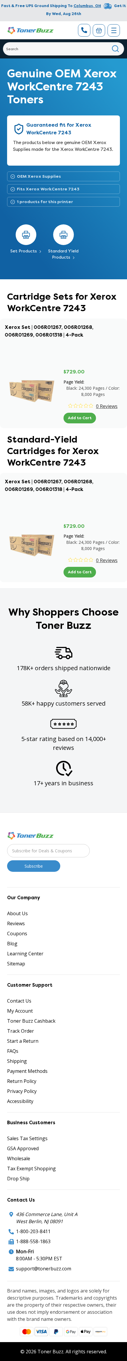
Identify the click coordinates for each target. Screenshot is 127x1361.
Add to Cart (80, 417)
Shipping (17, 1061)
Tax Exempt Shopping (31, 1168)
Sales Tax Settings (27, 1138)
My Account (20, 1011)
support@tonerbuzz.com (43, 1268)
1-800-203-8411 (33, 1231)
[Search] (115, 49)
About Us (17, 913)
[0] (99, 30)
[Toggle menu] (114, 30)
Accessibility (20, 1101)
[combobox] (63, 49)
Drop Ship (18, 1178)
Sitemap (16, 963)
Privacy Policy (22, 1091)
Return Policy (21, 1081)
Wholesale (18, 1158)
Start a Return (22, 1041)
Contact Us (19, 1001)
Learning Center (25, 953)
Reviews (16, 923)
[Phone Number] (84, 30)
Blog (12, 943)
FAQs (12, 1051)
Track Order (20, 1031)
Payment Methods (27, 1071)
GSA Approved (23, 1148)
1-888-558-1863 (33, 1241)
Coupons (17, 933)
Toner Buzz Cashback (31, 1021)
